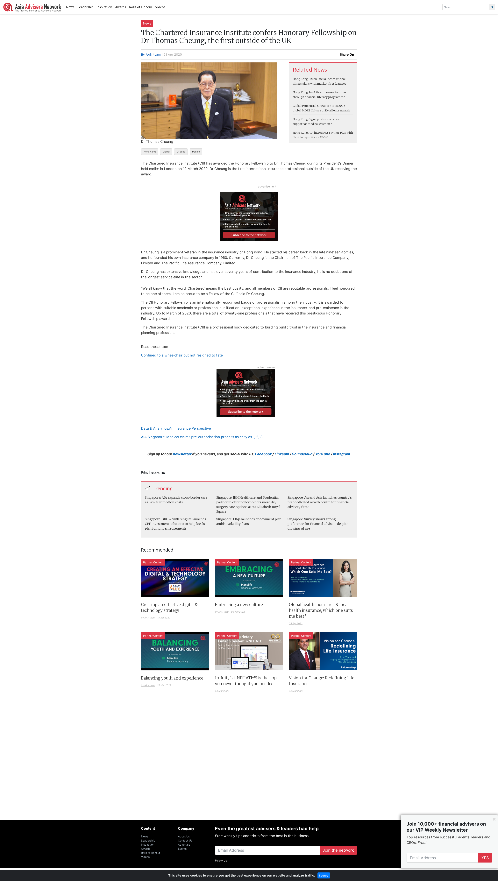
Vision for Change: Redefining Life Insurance (321, 680)
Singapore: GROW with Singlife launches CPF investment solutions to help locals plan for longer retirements (175, 523)
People (196, 151)
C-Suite (181, 151)
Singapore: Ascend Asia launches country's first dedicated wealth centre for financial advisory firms (320, 502)
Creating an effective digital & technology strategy (169, 607)
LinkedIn (282, 454)
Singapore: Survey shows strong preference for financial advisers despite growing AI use (318, 523)
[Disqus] (249, 761)
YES (485, 858)
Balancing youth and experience (172, 678)
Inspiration (104, 7)
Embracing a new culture (239, 604)
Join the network (338, 850)
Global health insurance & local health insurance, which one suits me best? (321, 610)
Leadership (85, 7)
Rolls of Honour (140, 7)
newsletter (182, 454)
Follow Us (221, 860)
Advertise (184, 844)
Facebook (263, 454)
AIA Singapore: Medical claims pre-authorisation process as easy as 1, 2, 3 (201, 437)
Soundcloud (302, 454)
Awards (120, 7)
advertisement (267, 186)
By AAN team (151, 54)
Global (166, 151)
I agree (323, 875)
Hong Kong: (301, 79)
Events (182, 848)
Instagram (341, 454)
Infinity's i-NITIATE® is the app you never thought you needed (246, 680)
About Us (184, 836)
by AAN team (148, 617)
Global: (297, 106)
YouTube (322, 454)
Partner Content (153, 562)
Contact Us (185, 840)
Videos (160, 7)
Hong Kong (150, 151)
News (70, 7)
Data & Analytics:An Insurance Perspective (176, 428)
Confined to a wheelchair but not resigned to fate (182, 355)
